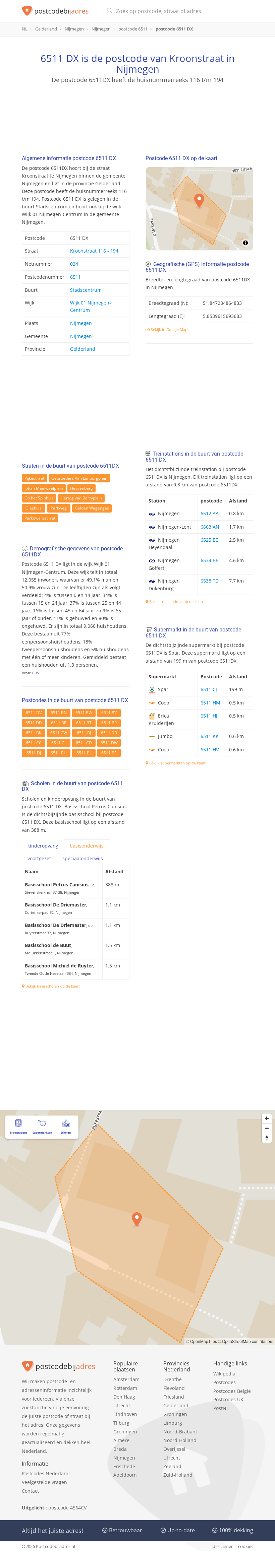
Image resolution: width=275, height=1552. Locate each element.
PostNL (221, 1408)
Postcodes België (232, 1391)
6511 (75, 277)
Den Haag (124, 1397)
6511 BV (109, 713)
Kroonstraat (196, 58)
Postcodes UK (228, 1399)
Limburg (172, 1423)
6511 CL (58, 743)
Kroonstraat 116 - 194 (94, 251)
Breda (120, 1449)
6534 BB (210, 560)
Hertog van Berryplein (81, 498)
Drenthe (172, 1379)
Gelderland (82, 349)
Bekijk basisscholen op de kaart (52, 986)
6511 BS (109, 753)
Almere (121, 1440)
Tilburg (121, 1423)
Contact (30, 1491)
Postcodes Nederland (46, 1473)
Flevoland (174, 1388)
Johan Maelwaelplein (43, 488)
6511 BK (33, 733)
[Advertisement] (137, 116)
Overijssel (174, 1449)
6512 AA (210, 513)
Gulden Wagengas (92, 508)
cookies (245, 1546)
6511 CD (84, 743)
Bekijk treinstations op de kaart (175, 601)
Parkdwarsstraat (39, 518)
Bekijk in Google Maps (169, 329)
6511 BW (83, 713)
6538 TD (210, 581)
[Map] (137, 1227)
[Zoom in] (267, 1118)
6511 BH (59, 753)
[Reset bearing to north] (267, 1138)
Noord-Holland (180, 1440)
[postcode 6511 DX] (59, 11)
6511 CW (58, 733)
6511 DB (109, 733)
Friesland (173, 1397)
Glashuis (33, 508)
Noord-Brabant (180, 1431)
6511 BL (84, 753)
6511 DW (109, 743)
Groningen (125, 1431)
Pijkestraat (34, 478)
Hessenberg (81, 488)
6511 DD (33, 723)
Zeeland (172, 1466)
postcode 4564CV (67, 1507)
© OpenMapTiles (201, 1341)
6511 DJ (33, 753)
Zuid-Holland (177, 1475)
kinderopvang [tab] (43, 845)
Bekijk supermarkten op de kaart (177, 762)
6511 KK (210, 736)
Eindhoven (125, 1414)
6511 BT (84, 723)
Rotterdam (125, 1388)
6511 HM (210, 702)
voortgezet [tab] (39, 858)
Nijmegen (81, 323)
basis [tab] (87, 845)
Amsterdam (126, 1379)
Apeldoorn (125, 1475)
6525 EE (209, 540)
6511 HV (210, 749)
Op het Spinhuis (39, 498)
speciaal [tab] (82, 858)
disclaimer (223, 1546)
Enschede (124, 1466)
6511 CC (34, 743)
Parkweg (59, 508)
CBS (35, 672)
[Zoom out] (267, 1128)
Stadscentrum (86, 290)
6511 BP (109, 723)
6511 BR (58, 723)
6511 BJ (84, 733)
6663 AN (210, 527)
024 (74, 264)
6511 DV (34, 713)
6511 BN (59, 713)
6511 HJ (209, 716)
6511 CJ (209, 689)
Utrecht (121, 1405)
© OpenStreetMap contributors (245, 1341)
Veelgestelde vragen (44, 1482)
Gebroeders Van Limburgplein (79, 478)
